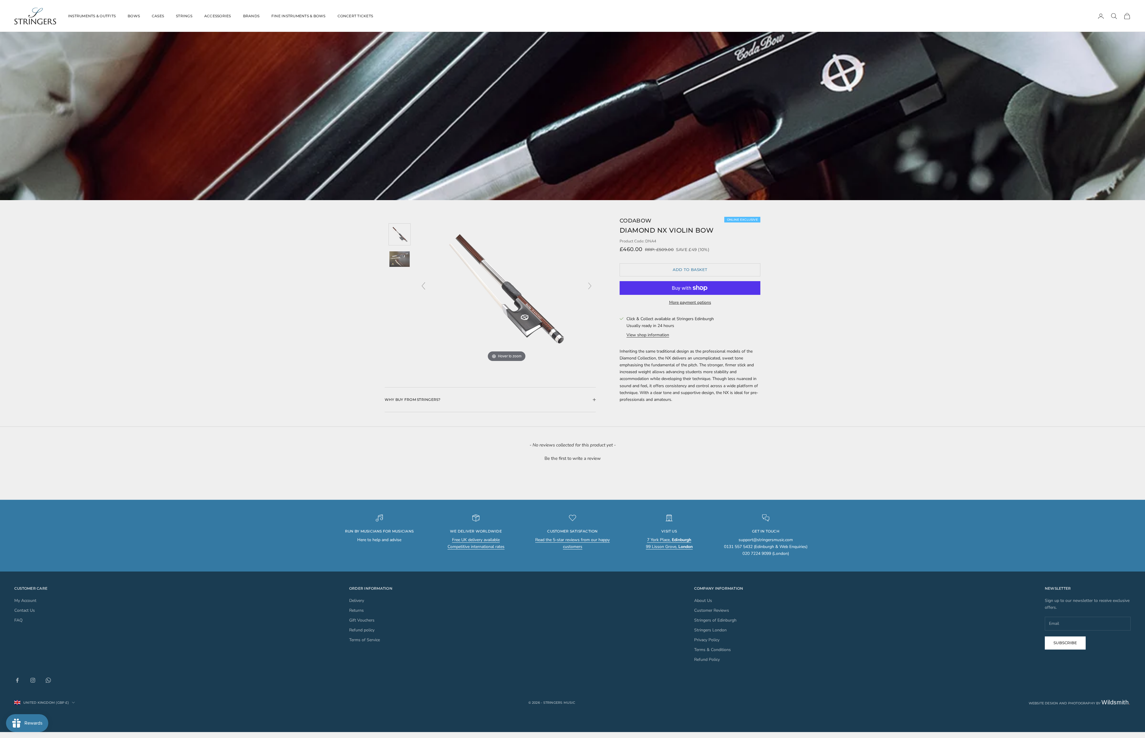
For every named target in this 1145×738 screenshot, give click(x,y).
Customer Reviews (711, 610)
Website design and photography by (1080, 703)
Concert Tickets (355, 16)
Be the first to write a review (572, 458)
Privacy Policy (707, 640)
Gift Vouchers (362, 620)
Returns (356, 610)
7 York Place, (669, 540)
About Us (703, 600)
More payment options (690, 302)
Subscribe (1065, 642)
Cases (158, 16)
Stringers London (710, 630)
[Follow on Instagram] (33, 680)
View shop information (647, 335)
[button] (572, 458)
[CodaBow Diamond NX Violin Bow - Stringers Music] (399, 234)
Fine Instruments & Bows (298, 16)
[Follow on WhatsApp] (48, 680)
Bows (134, 16)
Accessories (217, 16)
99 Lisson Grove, (669, 546)
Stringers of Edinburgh (715, 620)
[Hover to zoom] (506, 289)
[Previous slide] (423, 286)
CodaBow (636, 220)
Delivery (356, 600)
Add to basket (690, 269)
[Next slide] (590, 286)
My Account (25, 600)
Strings (184, 16)
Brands (251, 16)
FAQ (18, 620)
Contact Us (24, 610)
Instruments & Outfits (92, 16)
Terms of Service (364, 640)
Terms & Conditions (712, 650)
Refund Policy (707, 659)
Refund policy (362, 630)
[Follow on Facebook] (17, 680)
